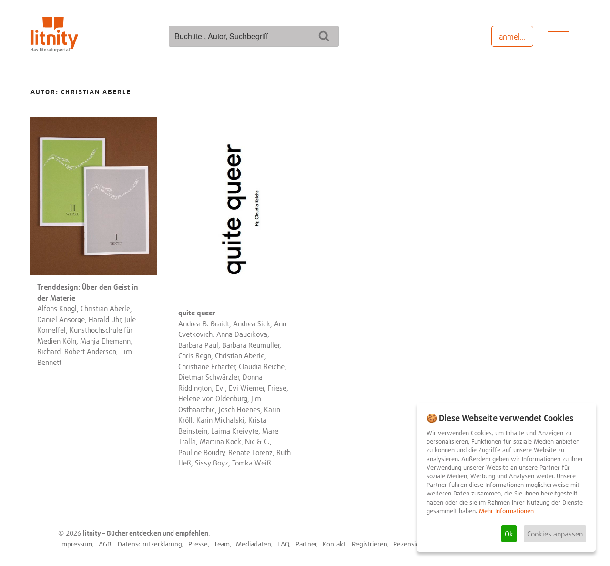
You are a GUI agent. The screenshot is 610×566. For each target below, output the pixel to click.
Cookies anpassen (555, 533)
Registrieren (369, 544)
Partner (306, 544)
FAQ (283, 544)
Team (222, 544)
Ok (509, 533)
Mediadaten (253, 544)
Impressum (76, 544)
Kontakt (334, 544)
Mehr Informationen (506, 511)
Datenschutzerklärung (150, 544)
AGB (105, 544)
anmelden (516, 36)
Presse (198, 544)
